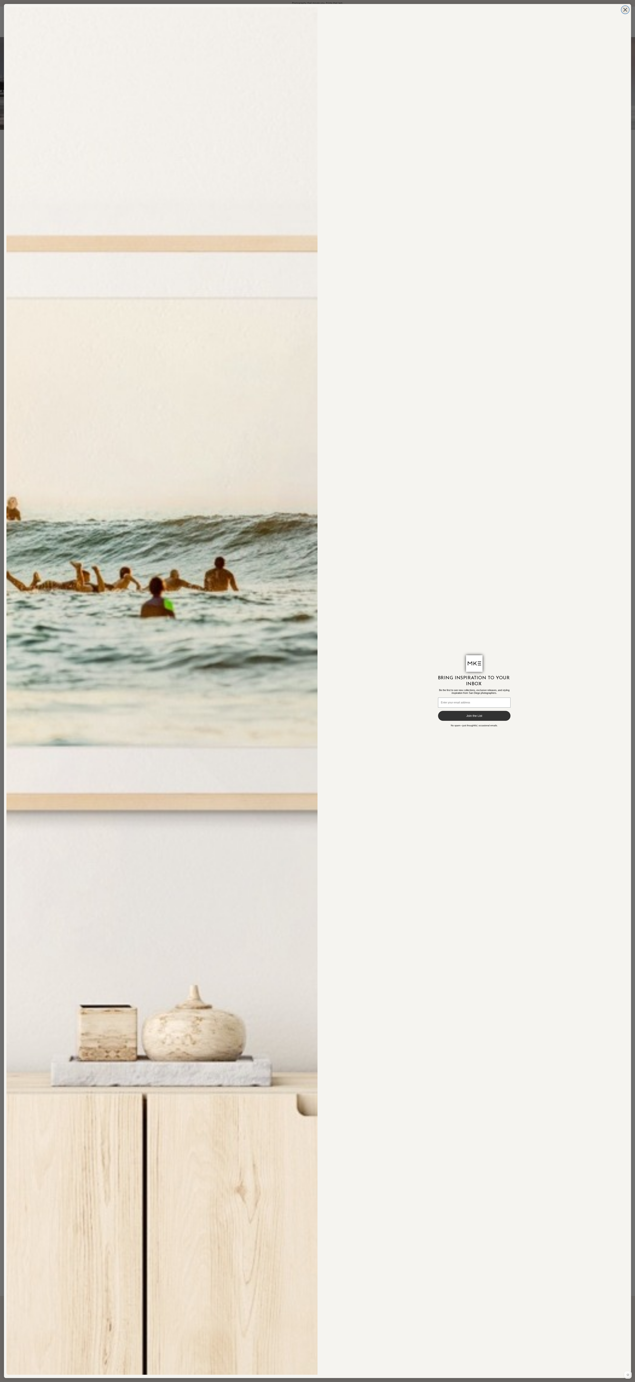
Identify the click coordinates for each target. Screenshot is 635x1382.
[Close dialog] (625, 10)
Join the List (474, 715)
